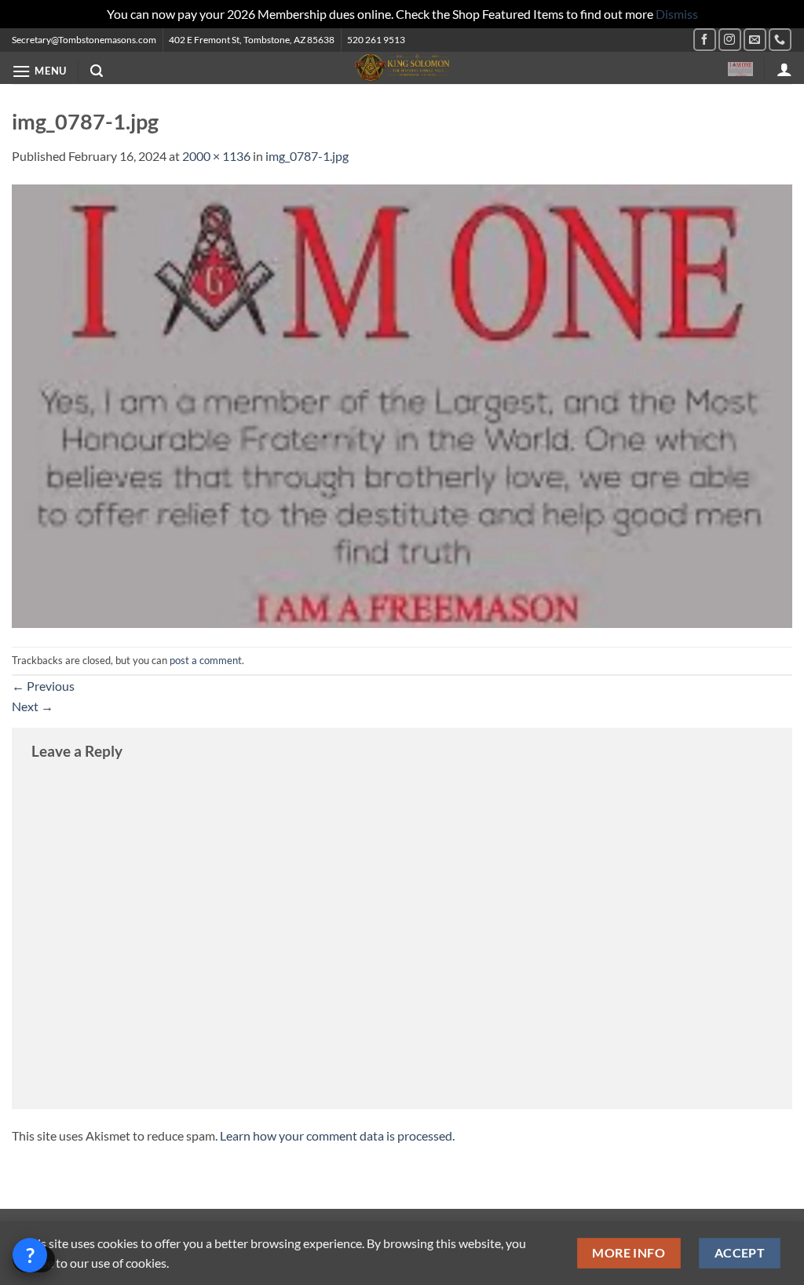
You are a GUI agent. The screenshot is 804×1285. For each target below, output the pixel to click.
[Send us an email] (755, 39)
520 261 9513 (376, 40)
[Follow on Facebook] (704, 39)
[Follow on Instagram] (729, 39)
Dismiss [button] (677, 13)
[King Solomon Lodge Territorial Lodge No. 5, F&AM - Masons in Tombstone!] (402, 68)
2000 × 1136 (216, 155)
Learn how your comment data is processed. (337, 1135)
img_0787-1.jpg (307, 155)
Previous (43, 685)
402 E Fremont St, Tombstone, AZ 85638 (251, 40)
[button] (39, 71)
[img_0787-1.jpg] (402, 403)
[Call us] (780, 39)
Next (32, 706)
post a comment (206, 660)
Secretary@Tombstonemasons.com (84, 40)
